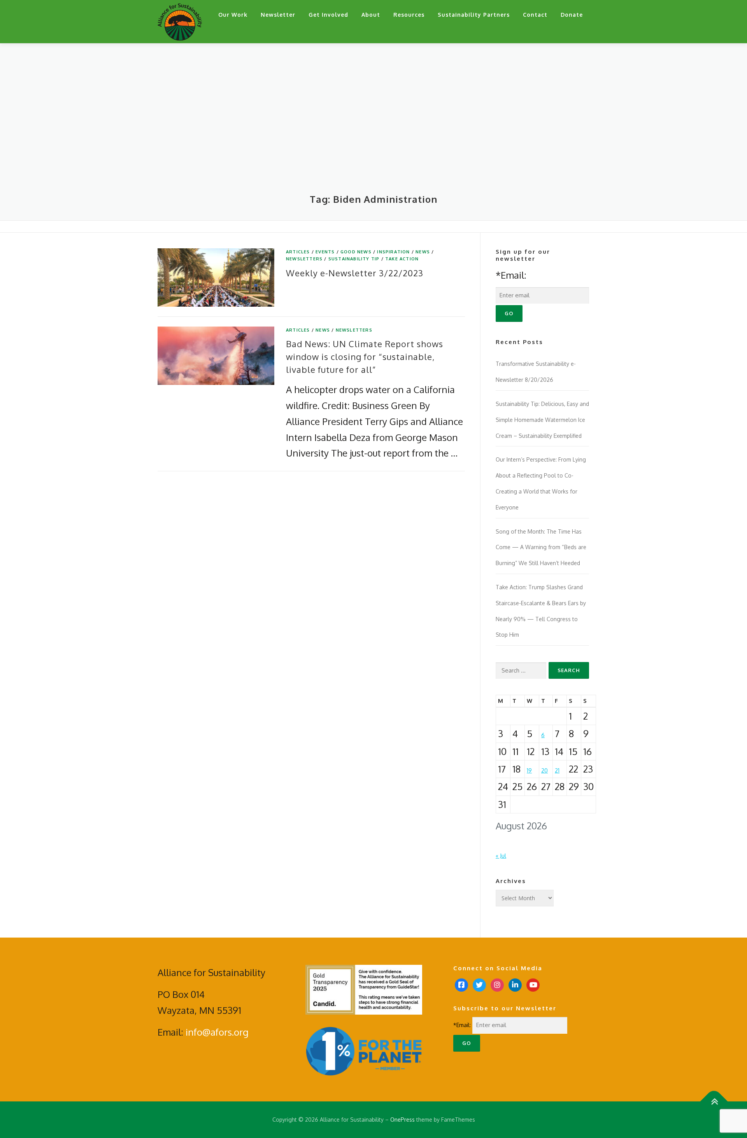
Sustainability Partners (474, 14)
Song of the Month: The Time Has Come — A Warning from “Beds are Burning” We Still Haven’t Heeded (541, 547)
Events (325, 252)
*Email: (511, 275)
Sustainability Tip (354, 259)
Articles (298, 252)
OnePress (402, 1119)
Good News (356, 252)
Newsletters (304, 259)
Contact (535, 14)
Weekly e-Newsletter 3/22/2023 (354, 272)
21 (557, 770)
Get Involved (328, 14)
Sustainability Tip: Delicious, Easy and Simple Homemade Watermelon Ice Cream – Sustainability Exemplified (542, 419)
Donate (572, 14)
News (423, 252)
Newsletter (278, 14)
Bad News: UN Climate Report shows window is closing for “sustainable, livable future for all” (364, 356)
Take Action (402, 259)
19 (529, 770)
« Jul (501, 855)
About (370, 14)
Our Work (232, 14)
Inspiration (393, 252)
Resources (408, 14)
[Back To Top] (714, 1101)
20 (544, 770)
